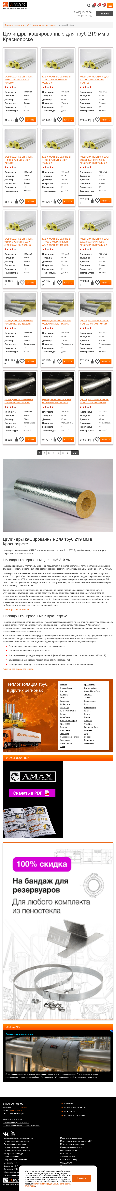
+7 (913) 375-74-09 (19, 1107)
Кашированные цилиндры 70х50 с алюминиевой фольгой (94, 79)
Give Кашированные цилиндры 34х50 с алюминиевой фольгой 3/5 (10, 87)
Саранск (88, 720)
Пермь (87, 717)
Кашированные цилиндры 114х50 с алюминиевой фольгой (19, 159)
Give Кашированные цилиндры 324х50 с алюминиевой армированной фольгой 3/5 (10, 249)
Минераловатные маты (71, 1147)
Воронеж (88, 730)
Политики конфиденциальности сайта (51, 1183)
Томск (87, 697)
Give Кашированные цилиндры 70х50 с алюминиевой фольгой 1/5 (81, 87)
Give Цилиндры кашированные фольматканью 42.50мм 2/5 (83, 407)
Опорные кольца (12, 1156)
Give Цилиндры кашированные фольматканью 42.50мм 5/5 (91, 407)
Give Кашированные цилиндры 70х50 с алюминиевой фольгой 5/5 (91, 87)
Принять (81, 1178)
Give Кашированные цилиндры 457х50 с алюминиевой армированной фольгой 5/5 (53, 249)
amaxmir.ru (7, 1119)
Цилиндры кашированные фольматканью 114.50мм (56, 322)
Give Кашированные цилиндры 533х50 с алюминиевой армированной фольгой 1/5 (81, 249)
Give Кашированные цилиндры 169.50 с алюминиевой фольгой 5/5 (53, 167)
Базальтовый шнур (69, 1160)
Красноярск (89, 684)
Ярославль (65, 730)
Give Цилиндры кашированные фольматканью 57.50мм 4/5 (51, 407)
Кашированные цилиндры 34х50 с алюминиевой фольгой (19, 79)
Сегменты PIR (10, 1163)
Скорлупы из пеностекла (15, 1160)
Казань (87, 710)
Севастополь (66, 743)
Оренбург (64, 733)
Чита (86, 704)
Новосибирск (66, 687)
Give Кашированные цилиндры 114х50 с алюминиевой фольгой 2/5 (8, 167)
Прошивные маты (68, 1150)
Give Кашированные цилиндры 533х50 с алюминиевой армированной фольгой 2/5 (83, 249)
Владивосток (90, 700)
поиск (89, 6)
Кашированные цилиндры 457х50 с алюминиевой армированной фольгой (56, 241)
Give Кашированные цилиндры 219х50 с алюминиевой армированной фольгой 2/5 (83, 167)
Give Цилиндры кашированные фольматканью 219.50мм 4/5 (88, 328)
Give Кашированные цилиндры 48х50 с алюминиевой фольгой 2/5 (46, 87)
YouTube (13, 1134)
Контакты (69, 1111)
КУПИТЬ (30, 119)
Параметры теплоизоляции (16, 609)
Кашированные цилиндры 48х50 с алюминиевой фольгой (56, 79)
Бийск (62, 713)
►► (75, 452)
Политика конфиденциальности (16, 1122)
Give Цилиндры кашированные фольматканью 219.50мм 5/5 (91, 328)
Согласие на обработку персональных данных (21, 1125)
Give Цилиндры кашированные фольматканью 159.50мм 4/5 (13, 328)
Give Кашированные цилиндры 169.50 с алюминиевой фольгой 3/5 (48, 167)
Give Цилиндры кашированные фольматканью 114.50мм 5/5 (53, 328)
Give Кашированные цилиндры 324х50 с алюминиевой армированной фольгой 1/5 (6, 249)
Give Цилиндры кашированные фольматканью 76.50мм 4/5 (13, 407)
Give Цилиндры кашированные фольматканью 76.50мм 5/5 (15, 407)
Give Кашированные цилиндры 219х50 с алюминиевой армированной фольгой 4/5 (88, 167)
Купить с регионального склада (18, 669)
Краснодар (65, 723)
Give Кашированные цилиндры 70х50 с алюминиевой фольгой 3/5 (86, 87)
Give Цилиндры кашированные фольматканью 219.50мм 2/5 (83, 328)
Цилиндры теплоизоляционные (18, 1138)
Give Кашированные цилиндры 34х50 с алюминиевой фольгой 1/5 (6, 87)
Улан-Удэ (64, 707)
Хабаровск (65, 704)
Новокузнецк (90, 707)
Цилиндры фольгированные (17, 1150)
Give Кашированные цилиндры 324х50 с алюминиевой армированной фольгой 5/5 (15, 249)
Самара (88, 723)
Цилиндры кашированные (43, 25)
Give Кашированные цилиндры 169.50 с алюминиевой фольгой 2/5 (46, 167)
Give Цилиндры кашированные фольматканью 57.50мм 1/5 (43, 407)
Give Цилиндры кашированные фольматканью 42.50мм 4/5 (88, 407)
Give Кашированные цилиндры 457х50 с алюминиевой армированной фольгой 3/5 (48, 249)
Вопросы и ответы (74, 1107)
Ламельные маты (68, 1156)
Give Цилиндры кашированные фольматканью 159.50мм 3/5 (10, 328)
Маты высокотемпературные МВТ (76, 1141)
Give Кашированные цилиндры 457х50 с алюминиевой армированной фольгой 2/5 (46, 249)
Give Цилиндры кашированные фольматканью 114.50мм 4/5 (51, 328)
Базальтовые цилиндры (15, 1144)
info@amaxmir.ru (15, 1110)
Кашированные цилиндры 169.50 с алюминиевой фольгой (56, 159)
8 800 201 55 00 (13, 1103)
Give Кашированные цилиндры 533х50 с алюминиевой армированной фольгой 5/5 (91, 249)
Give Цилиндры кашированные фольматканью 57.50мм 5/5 (53, 407)
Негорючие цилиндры (14, 1153)
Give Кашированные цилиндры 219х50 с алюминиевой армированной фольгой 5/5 (91, 167)
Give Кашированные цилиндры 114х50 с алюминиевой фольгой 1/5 (6, 167)
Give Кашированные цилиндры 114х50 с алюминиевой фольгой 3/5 (10, 167)
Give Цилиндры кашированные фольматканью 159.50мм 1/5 (6, 328)
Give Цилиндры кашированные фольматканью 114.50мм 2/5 (46, 328)
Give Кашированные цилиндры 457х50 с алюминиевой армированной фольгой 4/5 (51, 249)
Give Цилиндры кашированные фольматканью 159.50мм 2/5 (8, 328)
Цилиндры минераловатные (17, 1141)
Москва (63, 684)
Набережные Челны (69, 736)
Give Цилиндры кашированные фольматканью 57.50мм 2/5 (46, 407)
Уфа (86, 733)
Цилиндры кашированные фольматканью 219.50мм (94, 322)
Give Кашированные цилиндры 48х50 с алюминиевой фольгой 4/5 (51, 87)
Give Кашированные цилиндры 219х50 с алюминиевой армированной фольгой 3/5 (86, 167)
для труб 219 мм (66, 25)
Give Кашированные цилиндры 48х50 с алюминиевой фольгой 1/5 (43, 87)
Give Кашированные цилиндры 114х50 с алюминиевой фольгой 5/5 (15, 167)
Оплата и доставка (74, 1115)
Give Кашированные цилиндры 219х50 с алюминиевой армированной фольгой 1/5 (81, 167)
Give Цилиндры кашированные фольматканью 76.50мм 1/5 (6, 407)
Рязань (63, 726)
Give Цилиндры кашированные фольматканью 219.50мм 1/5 (81, 328)
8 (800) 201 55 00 (83, 12)
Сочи (62, 746)
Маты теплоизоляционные (72, 1144)
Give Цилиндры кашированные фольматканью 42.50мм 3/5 (86, 407)
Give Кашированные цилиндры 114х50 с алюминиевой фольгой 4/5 (13, 167)
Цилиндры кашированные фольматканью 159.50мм (19, 322)
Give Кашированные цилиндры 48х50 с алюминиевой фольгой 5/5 (53, 87)
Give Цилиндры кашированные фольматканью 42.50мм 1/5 (81, 407)
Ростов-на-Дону (91, 726)
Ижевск (87, 736)
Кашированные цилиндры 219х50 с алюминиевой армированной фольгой (94, 159)
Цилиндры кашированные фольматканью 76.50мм (19, 401)
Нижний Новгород (68, 720)
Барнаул (64, 694)
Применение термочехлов (19, 1034)
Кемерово (64, 700)
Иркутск (63, 691)
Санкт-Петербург (92, 691)
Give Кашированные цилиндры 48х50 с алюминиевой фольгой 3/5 (48, 87)
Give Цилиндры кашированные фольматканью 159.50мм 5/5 (15, 328)
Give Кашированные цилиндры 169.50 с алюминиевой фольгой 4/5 (51, 167)
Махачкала (89, 743)
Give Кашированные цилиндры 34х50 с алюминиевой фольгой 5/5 (15, 87)
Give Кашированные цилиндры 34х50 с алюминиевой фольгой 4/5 (13, 87)
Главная (68, 1103)
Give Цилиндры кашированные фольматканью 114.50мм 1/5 (43, 328)
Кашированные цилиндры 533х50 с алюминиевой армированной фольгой (94, 241)
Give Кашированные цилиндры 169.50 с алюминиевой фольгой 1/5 (43, 167)
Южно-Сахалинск (68, 710)
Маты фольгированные (71, 1138)
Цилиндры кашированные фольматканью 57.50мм (56, 401)
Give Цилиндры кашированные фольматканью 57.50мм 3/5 (48, 407)
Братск (87, 713)
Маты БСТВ (65, 1153)
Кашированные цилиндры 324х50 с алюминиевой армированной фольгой (19, 241)
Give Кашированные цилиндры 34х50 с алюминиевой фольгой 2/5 (8, 87)
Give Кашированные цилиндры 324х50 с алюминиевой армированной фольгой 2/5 (8, 249)
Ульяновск (65, 739)
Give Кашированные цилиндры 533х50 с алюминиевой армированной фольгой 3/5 (86, 249)
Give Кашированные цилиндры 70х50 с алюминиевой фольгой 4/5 (88, 87)
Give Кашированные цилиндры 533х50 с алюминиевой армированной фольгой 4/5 (88, 249)
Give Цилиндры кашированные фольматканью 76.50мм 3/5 (10, 407)
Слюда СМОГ (66, 1163)
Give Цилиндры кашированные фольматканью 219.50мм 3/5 (86, 328)
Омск (62, 697)
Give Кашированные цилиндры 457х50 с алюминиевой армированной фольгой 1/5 (43, 249)
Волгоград (89, 739)
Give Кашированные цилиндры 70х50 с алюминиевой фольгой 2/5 (83, 87)
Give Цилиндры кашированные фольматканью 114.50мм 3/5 (48, 328)
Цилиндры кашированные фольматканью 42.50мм (94, 401)
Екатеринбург (90, 687)
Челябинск (65, 717)
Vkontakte (5, 1134)
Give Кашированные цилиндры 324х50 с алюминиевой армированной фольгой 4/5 (13, 249)
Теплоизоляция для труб (17, 25)
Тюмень (88, 694)
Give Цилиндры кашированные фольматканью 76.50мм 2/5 (8, 407)
